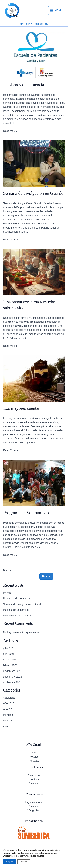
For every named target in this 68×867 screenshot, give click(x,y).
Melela (7, 592)
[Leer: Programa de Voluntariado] (34, 482)
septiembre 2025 (12, 676)
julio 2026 (8, 648)
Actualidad (9, 697)
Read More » (10, 130)
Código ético (34, 810)
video (6, 726)
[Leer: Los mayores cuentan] (34, 378)
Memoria (8, 715)
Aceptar (9, 862)
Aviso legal (34, 775)
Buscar (7, 570)
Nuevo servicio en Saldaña (18, 615)
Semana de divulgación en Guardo (33, 193)
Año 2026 (8, 709)
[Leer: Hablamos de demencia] (34, 54)
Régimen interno (34, 802)
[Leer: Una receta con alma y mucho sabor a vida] (34, 272)
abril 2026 (8, 654)
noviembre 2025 (12, 671)
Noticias (7, 720)
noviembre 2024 (12, 682)
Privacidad (34, 783)
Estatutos (34, 806)
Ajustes (24, 862)
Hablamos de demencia (23, 84)
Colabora (34, 752)
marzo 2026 (9, 659)
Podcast (34, 760)
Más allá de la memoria (16, 610)
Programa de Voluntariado (26, 512)
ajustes (40, 855)
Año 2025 (8, 703)
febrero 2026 (10, 665)
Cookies (34, 779)
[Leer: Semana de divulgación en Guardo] (34, 163)
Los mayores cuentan (21, 408)
